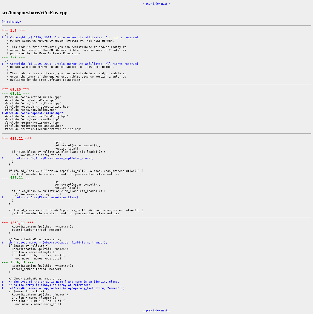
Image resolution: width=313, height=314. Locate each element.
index (156, 3)
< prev (147, 3)
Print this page (11, 21)
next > (165, 3)
